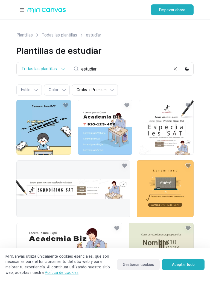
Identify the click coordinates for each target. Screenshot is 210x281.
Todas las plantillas (59, 35)
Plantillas (24, 35)
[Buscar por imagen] (187, 69)
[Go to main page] (46, 11)
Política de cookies (61, 272)
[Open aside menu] (21, 9)
